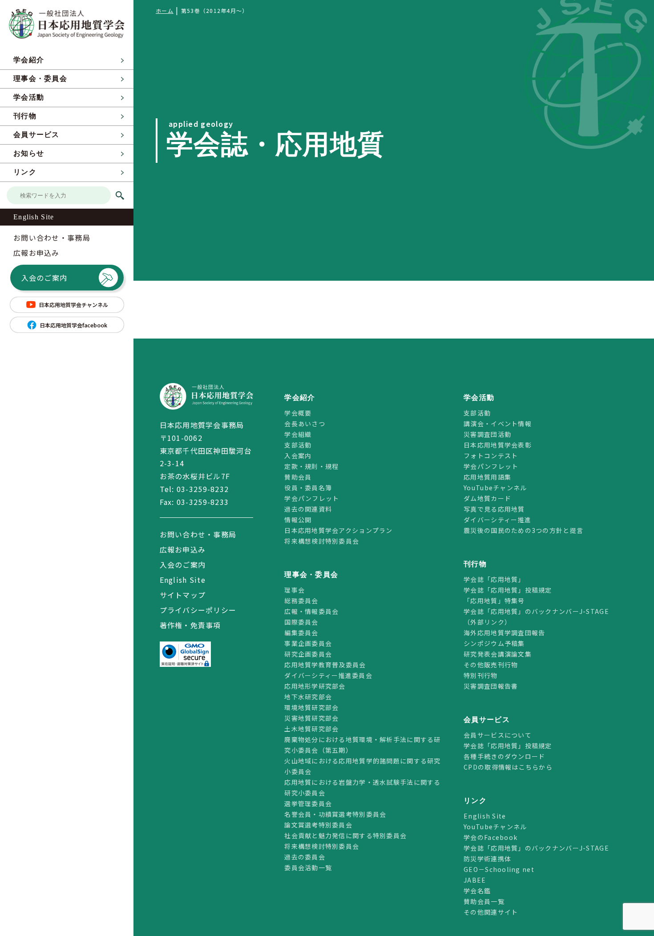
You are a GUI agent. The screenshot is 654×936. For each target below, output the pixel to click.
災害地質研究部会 (311, 718)
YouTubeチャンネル (495, 487)
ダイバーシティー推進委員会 (328, 675)
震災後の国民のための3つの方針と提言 (523, 530)
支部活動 (297, 444)
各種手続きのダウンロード (504, 756)
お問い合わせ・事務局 (51, 237)
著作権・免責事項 (190, 625)
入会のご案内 (44, 277)
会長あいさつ (304, 423)
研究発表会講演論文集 (498, 654)
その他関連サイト (491, 912)
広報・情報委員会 (311, 611)
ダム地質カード (487, 498)
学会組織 (297, 434)
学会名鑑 (477, 890)
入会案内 (297, 455)
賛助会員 (297, 476)
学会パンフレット (311, 498)
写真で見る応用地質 (494, 508)
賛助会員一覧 (484, 901)
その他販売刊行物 (491, 664)
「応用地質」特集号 (494, 600)
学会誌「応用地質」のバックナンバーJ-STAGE (536, 847)
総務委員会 (301, 600)
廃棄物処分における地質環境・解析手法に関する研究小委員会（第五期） (362, 744)
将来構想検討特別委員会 (321, 541)
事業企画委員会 (308, 643)
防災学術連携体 (487, 858)
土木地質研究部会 (311, 728)
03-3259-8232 (203, 489)
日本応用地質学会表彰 (498, 444)
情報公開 (297, 519)
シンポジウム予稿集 (494, 643)
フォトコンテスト (491, 455)
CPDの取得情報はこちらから (511, 767)
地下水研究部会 (308, 696)
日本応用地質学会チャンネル (73, 304)
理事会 (294, 589)
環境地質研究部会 (311, 707)
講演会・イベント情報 (498, 423)
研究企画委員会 (308, 654)
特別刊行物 (480, 675)
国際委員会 (301, 621)
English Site (33, 217)
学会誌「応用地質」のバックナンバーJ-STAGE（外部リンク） (536, 616)
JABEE (475, 879)
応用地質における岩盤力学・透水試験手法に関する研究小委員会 (362, 787)
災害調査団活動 (487, 434)
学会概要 (297, 412)
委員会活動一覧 (308, 867)
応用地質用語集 (487, 476)
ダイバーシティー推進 (497, 519)
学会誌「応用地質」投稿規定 (508, 589)
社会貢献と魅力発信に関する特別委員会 (345, 835)
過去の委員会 (304, 856)
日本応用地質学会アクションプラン (338, 530)
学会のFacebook (490, 837)
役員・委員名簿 (308, 487)
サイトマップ (183, 594)
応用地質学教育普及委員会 (325, 664)
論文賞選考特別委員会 (318, 824)
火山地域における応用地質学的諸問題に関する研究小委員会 (362, 766)
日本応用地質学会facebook (73, 325)
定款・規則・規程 (311, 466)
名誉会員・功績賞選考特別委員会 (335, 814)
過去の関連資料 (308, 508)
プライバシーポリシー (198, 610)
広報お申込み (36, 252)
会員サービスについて (498, 734)
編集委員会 (301, 632)
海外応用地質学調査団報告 (504, 632)
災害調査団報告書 (491, 686)
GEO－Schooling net (499, 869)
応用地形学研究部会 (315, 686)
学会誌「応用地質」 (494, 579)
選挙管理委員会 (308, 803)
